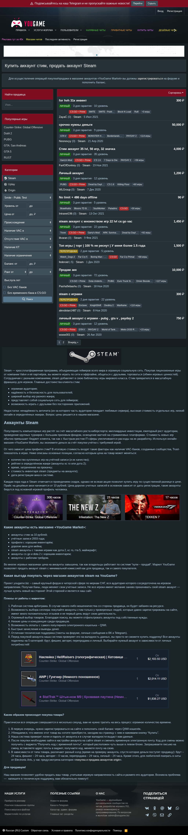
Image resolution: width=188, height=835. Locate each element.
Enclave (83, 305)
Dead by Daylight (96, 184)
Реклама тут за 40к (12, 39)
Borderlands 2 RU (115, 136)
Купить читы (145, 30)
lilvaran (63, 237)
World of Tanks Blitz (110, 329)
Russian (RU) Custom (17, 830)
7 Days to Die (111, 160)
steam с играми (70, 294)
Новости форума (59, 801)
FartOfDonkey (67, 165)
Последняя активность (57, 39)
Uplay (11, 184)
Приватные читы (121, 30)
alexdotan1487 (67, 310)
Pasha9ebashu (68, 286)
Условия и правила (62, 830)
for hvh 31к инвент (73, 100)
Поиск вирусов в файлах (17, 809)
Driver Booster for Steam (144, 281)
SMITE (92, 111)
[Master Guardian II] (63, 281)
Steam (11, 178)
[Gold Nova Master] (63, 112)
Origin (11, 190)
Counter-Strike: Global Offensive (23, 127)
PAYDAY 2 (131, 136)
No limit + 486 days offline (78, 197)
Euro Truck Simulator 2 (125, 281)
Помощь (117, 830)
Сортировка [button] (174, 92)
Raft (136, 111)
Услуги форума (43, 30)
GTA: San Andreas (15, 145)
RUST (7, 157)
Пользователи (69, 30)
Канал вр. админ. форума (63, 809)
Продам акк (68, 270)
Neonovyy (65, 141)
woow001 (64, 334)
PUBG (8, 139)
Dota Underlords (97, 281)
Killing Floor (123, 184)
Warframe (122, 305)
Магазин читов (34, 39)
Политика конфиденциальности (92, 830)
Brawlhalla (65, 208)
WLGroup (64, 189)
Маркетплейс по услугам (17, 814)
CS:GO (123, 208)
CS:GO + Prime (77, 111)
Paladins (112, 208)
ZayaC (63, 116)
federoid (63, 262)
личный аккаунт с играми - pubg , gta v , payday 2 (96, 318)
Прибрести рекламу (15, 801)
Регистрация (80, 39)
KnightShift (95, 305)
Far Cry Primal (127, 257)
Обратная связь (40, 830)
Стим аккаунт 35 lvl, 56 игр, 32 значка (87, 149)
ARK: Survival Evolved (111, 232)
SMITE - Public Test (107, 111)
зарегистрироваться (150, 78)
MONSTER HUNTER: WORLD (96, 136)
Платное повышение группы (20, 805)
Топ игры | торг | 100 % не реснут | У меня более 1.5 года (102, 245)
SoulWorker (99, 208)
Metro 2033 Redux (129, 329)
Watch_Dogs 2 (67, 257)
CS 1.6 (97, 160)
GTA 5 (7, 151)
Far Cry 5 (82, 257)
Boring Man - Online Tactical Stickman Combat (99, 257)
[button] (29, 30)
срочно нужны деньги (75, 124)
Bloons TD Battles (82, 208)
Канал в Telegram (59, 805)
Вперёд (72, 342)
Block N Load (124, 111)
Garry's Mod (66, 160)
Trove (63, 232)
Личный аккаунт (71, 173)
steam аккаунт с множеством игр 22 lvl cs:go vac (95, 221)
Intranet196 (65, 213)
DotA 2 (8, 133)
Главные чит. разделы (61, 814)
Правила (21, 30)
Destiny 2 (109, 305)
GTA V (63, 136)
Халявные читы (96, 30)
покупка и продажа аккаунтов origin (98, 759)
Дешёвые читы (168, 30)
